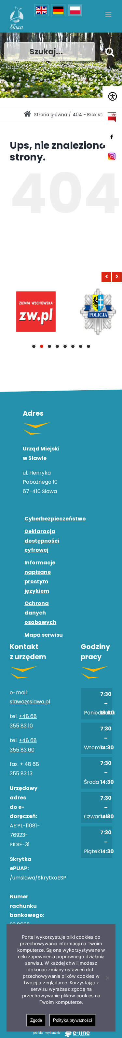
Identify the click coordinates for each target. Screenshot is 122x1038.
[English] (41, 10)
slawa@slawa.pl (30, 701)
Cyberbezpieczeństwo (45, 518)
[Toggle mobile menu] (108, 14)
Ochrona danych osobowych (40, 613)
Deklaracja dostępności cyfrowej (41, 541)
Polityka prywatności (72, 1020)
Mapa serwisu (43, 635)
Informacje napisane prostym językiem (39, 576)
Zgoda (36, 1020)
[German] (58, 10)
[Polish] (75, 10)
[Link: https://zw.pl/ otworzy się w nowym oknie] (32, 312)
